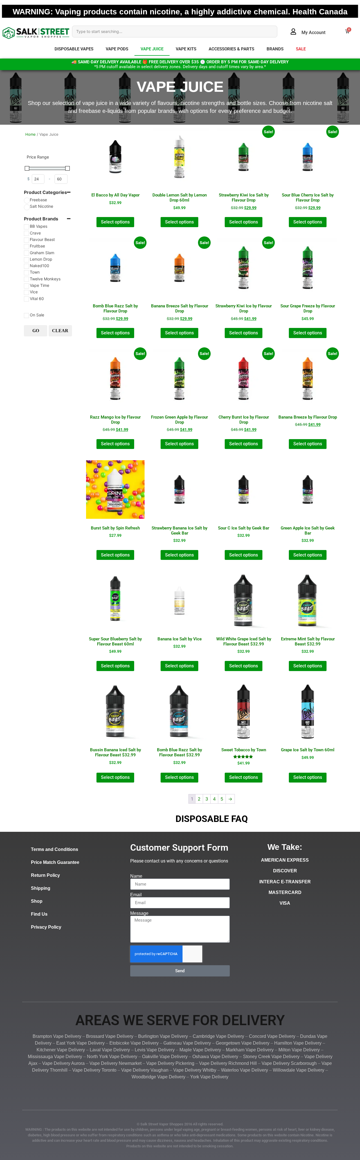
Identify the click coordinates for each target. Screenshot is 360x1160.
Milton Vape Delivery (299, 1049)
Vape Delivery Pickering (170, 1063)
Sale (301, 49)
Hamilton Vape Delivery (297, 1043)
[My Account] (293, 31)
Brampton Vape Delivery (57, 1036)
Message (139, 913)
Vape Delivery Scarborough (289, 1063)
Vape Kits (186, 49)
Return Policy (45, 875)
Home (30, 134)
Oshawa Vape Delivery (215, 1056)
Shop (36, 901)
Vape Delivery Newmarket (115, 1063)
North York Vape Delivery (112, 1056)
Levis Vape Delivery (155, 1049)
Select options (115, 222)
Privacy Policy (46, 927)
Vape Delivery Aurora (63, 1063)
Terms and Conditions (54, 849)
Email (136, 895)
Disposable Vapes (74, 49)
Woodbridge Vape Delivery (158, 1076)
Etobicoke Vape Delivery (134, 1043)
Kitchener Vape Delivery (61, 1049)
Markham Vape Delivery (250, 1049)
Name (136, 876)
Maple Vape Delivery (200, 1049)
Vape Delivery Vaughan (144, 1070)
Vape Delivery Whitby (194, 1070)
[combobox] (174, 31)
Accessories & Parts (231, 49)
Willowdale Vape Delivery (298, 1070)
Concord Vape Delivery (272, 1036)
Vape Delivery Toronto (94, 1070)
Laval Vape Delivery (110, 1049)
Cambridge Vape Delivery (218, 1036)
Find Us (39, 914)
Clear (60, 330)
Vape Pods (117, 49)
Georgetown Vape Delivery (242, 1043)
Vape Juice (152, 49)
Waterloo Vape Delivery (244, 1070)
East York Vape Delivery (80, 1043)
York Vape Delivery (209, 1076)
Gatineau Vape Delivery (186, 1043)
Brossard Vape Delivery (109, 1036)
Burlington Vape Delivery (163, 1036)
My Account (313, 32)
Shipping (40, 888)
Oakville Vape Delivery (165, 1056)
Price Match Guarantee (55, 862)
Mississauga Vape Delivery (55, 1056)
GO (35, 330)
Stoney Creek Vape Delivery (271, 1056)
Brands (275, 49)
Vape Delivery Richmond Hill (228, 1063)
